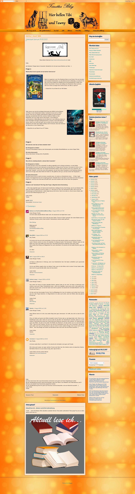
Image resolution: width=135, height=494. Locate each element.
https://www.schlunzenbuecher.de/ (59, 60)
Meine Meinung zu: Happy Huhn (98, 201)
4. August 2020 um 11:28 (40, 308)
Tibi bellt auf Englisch (100, 333)
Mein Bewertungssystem (95, 54)
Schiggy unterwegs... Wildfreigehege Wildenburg (102, 153)
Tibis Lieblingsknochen (102, 338)
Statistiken (78, 31)
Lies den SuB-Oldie (94, 319)
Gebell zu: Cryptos (96, 225)
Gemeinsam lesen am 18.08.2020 (96, 238)
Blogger (70, 483)
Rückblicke (95, 328)
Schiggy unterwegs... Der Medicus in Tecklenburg (102, 122)
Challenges (87, 31)
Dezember (94, 191)
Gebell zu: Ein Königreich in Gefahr (98, 248)
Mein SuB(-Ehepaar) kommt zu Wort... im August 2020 (97, 231)
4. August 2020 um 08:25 (44, 279)
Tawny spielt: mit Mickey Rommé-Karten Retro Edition (97, 254)
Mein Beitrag (33, 222)
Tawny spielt (104, 332)
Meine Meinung (94, 323)
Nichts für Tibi (93, 326)
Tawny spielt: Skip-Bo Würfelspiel (96, 223)
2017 (92, 293)
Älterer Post (80, 395)
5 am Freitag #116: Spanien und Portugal (98, 228)
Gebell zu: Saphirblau (96, 274)
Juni (93, 278)
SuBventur (95, 330)
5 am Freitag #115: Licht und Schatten (97, 241)
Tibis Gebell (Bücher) (45, 31)
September (95, 197)
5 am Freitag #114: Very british (97, 261)
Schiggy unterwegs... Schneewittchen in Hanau (102, 163)
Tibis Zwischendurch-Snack (99, 342)
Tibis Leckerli (103, 337)
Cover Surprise (100, 311)
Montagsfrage (102, 324)
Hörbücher (91, 59)
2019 (92, 290)
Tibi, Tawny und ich (31, 31)
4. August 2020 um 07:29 (58, 210)
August (94, 199)
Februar (94, 285)
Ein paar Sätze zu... (99, 313)
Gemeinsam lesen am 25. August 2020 (97, 220)
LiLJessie (32, 338)
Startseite (55, 395)
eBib (63, 31)
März (93, 284)
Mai (93, 280)
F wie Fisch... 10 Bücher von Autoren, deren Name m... (98, 264)
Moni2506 (32, 235)
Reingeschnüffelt (95, 327)
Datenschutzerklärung (98, 31)
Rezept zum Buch (105, 327)
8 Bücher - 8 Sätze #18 (97, 266)
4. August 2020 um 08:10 (38, 256)
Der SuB (56, 31)
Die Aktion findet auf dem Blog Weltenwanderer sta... (98, 244)
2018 (92, 291)
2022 (92, 186)
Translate (101, 364)
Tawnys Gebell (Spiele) (95, 50)
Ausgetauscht (106, 307)
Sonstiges (106, 328)
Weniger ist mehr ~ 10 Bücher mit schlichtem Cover (97, 215)
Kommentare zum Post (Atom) (58, 400)
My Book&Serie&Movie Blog (36, 228)
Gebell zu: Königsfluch (97, 269)
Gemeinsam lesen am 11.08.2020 (96, 258)
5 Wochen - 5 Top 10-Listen (96, 302)
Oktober (94, 195)
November (94, 193)
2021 (92, 188)
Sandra (31, 308)
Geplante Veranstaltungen (95, 69)
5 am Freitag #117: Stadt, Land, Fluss (97, 211)
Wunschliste (92, 344)
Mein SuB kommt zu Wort (99, 322)
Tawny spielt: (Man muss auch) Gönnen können (97, 208)
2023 (92, 184)
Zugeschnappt (102, 344)
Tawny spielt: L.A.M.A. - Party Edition (97, 251)
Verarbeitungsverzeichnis (95, 78)
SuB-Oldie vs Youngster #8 (98, 217)
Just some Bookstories (40, 353)
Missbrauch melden (95, 369)
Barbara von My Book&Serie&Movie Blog (40, 210)
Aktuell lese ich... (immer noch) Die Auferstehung (40, 408)
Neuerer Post (30, 395)
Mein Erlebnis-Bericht (102, 321)
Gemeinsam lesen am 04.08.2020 (96, 272)
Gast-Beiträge (92, 65)
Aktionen (70, 31)
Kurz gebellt (98, 318)
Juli (93, 276)
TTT (102, 330)
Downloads (92, 74)
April (93, 282)
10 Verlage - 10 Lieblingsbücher (96, 235)
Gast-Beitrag (99, 315)
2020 (93, 190)
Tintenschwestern (38, 272)
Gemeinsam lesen (37, 202)
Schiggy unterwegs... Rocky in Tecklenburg (101, 143)
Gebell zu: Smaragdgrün (97, 267)
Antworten (32, 230)
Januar (93, 287)
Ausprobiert (94, 309)
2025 (92, 181)
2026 (92, 179)
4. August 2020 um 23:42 (41, 338)
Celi (31, 256)
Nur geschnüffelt (104, 326)
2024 (92, 183)
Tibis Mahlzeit (97, 340)
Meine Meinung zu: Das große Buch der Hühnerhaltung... (97, 205)
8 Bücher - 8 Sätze (103, 304)
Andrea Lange (33, 279)
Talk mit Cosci (92, 332)
